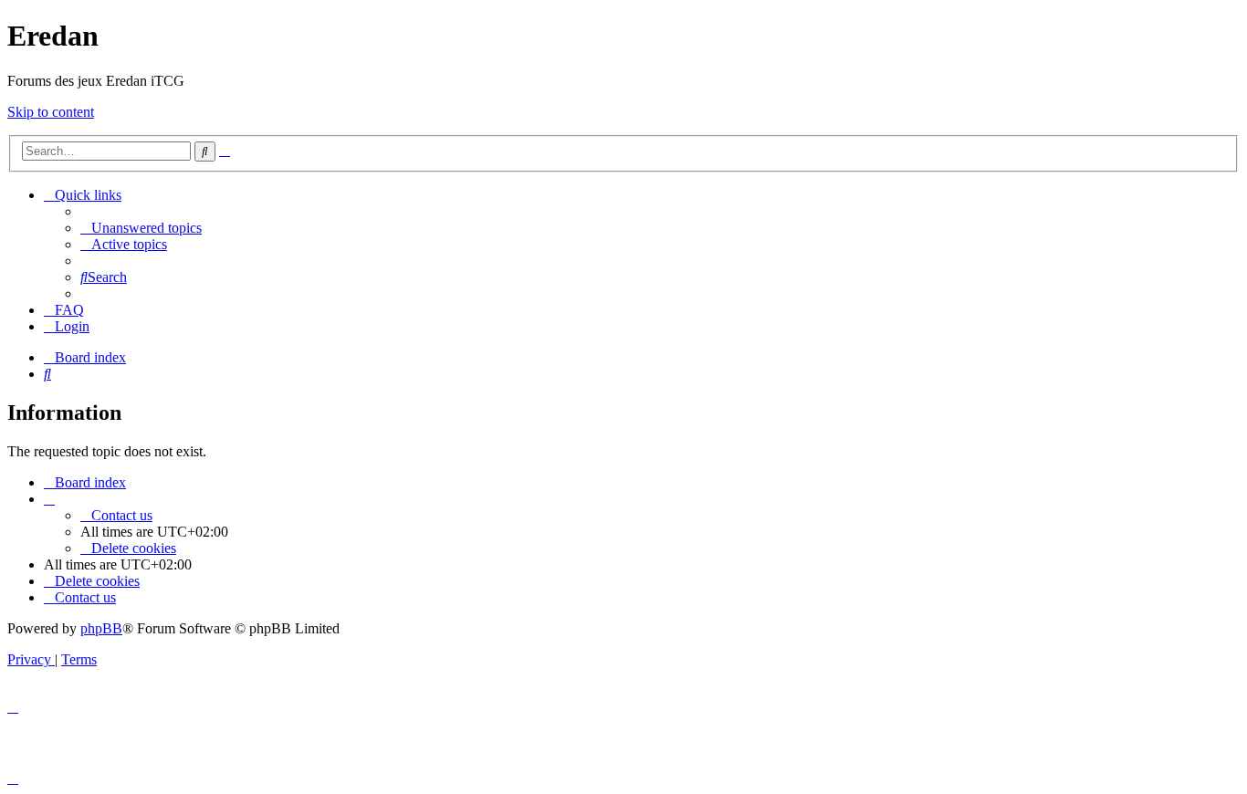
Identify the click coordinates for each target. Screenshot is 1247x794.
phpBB (101, 628)
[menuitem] (141, 227)
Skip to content (50, 112)
